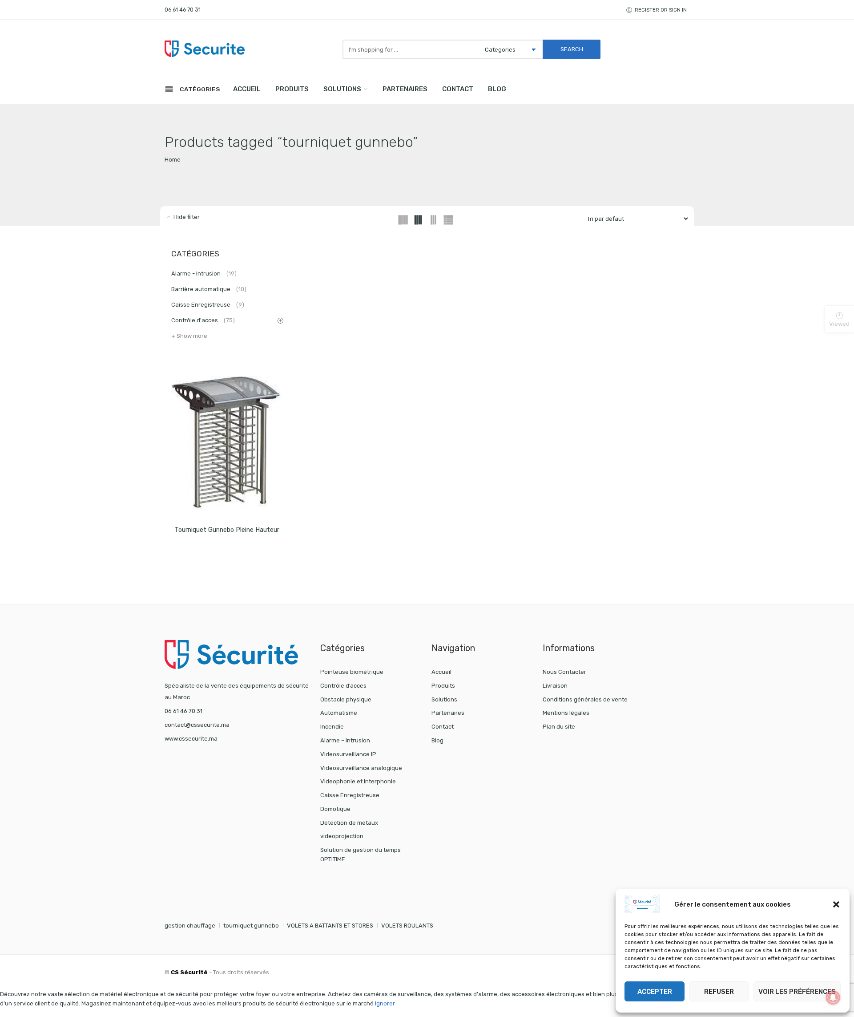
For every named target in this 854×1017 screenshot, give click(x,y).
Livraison (555, 685)
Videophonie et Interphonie (358, 781)
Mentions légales (566, 712)
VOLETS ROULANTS (407, 925)
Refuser (719, 992)
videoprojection (341, 836)
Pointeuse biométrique (351, 672)
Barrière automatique (208, 289)
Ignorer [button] (385, 1003)
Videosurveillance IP (348, 754)
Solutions (342, 89)
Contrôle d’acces (343, 685)
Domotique (335, 809)
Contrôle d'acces (203, 320)
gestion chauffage (190, 925)
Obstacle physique (345, 699)
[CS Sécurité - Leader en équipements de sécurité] (205, 48)
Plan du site (559, 726)
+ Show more (189, 335)
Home (173, 159)
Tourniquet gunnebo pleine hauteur (226, 530)
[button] (836, 904)
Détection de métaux (349, 822)
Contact (457, 89)
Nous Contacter (564, 672)
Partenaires (405, 89)
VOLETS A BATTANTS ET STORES (330, 925)
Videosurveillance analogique (361, 768)
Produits (292, 89)
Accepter (654, 992)
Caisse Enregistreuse (207, 304)
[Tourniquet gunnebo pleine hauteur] (226, 443)
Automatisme (338, 712)
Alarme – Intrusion (345, 740)
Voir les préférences (797, 992)
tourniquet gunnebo (251, 925)
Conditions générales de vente (585, 699)
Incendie (332, 726)
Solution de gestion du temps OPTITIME (360, 855)
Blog (497, 89)
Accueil (247, 89)
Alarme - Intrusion (204, 273)
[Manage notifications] (833, 997)
